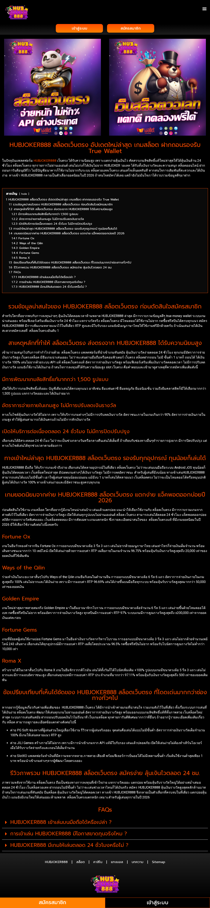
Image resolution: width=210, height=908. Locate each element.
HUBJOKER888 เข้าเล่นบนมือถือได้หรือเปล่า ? (61, 822)
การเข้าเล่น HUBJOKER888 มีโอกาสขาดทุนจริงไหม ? (68, 834)
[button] (204, 8)
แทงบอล (117, 862)
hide (24, 194)
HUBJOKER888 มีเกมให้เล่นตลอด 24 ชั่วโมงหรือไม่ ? (69, 845)
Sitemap (158, 862)
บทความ (137, 862)
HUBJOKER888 (45, 160)
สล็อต (80, 862)
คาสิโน (97, 862)
